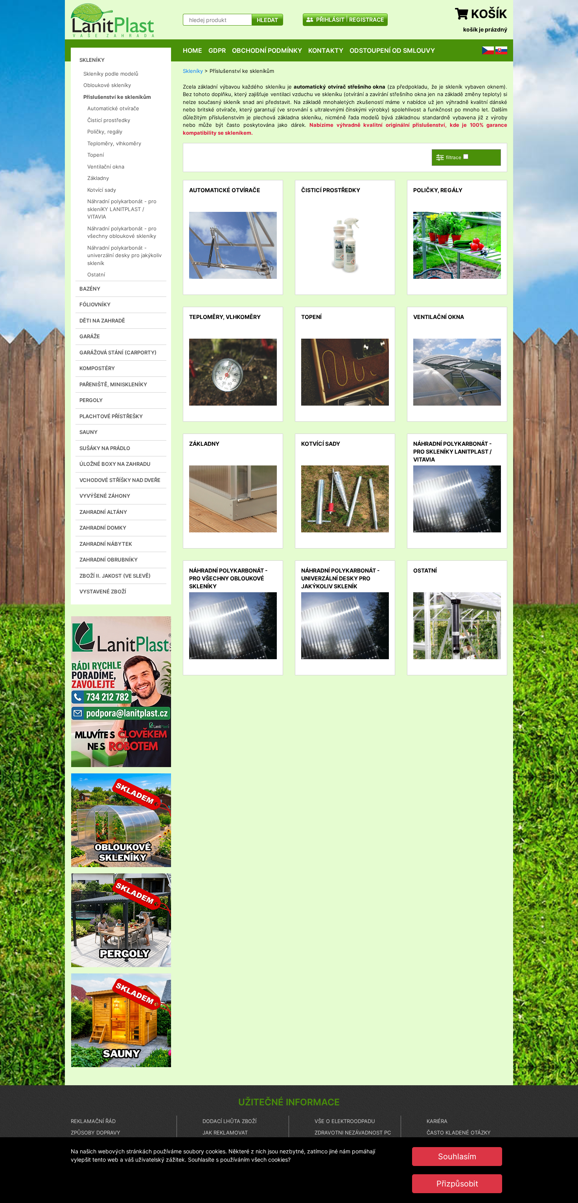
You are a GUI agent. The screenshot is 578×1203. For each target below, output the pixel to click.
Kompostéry (97, 368)
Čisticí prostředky (108, 120)
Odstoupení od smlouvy (392, 50)
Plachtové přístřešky (111, 416)
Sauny (88, 432)
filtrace (453, 157)
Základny (98, 178)
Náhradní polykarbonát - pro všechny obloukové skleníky (121, 232)
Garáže (89, 336)
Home (192, 50)
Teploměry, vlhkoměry (114, 143)
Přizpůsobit (457, 1183)
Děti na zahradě (102, 320)
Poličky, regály (104, 131)
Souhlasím (457, 1156)
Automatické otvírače (113, 108)
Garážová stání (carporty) (117, 352)
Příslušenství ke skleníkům (117, 97)
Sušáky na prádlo (104, 448)
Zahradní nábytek (105, 544)
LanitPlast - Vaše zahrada (112, 20)
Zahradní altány (103, 512)
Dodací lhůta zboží (229, 1121)
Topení (95, 155)
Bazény (89, 288)
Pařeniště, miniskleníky (113, 384)
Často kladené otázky (459, 1132)
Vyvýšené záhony (104, 496)
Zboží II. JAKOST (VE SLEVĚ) (115, 576)
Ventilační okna (105, 166)
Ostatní (96, 274)
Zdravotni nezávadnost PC (353, 1132)
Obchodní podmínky (267, 50)
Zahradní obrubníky (108, 559)
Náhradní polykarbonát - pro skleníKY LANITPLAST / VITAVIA (121, 209)
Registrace (366, 19)
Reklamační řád (93, 1121)
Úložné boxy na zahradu (115, 464)
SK (498, 50)
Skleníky (92, 60)
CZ (485, 50)
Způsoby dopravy (95, 1132)
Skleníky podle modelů (110, 73)
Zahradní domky (102, 528)
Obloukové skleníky (107, 85)
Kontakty (325, 50)
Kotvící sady (101, 190)
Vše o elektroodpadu (345, 1121)
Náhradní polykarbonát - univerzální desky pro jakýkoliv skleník (124, 255)
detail (195, 215)
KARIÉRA (437, 1121)
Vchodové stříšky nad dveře (119, 480)
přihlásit (329, 19)
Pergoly (91, 400)
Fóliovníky (94, 304)
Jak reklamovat (225, 1132)
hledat (267, 20)
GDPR (217, 50)
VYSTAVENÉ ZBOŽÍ (102, 591)
